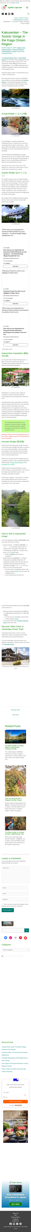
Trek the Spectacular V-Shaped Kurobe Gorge (13, 799)
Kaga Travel (20, 51)
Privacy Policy (15, 1217)
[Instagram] (6, 14)
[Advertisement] (15, 688)
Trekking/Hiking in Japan (9, 51)
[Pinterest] (12, 14)
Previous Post (15, 710)
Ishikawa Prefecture (18, 49)
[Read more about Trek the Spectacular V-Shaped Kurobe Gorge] (15, 780)
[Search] (26, 930)
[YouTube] (9, 14)
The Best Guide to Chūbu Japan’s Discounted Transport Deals (14, 747)
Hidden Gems (21, 47)
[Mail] (15, 937)
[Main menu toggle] (27, 7)
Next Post (15, 715)
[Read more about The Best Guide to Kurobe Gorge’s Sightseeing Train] (15, 823)
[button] (28, 14)
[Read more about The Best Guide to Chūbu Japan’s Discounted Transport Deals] (15, 736)
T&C (15, 1215)
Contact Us (15, 1221)
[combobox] (15, 1092)
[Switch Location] (25, 1095)
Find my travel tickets (15, 1101)
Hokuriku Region (7, 49)
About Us (15, 1213)
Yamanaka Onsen (7, 53)
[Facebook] (3, 14)
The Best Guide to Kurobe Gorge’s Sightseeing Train (14, 833)
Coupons (15, 1219)
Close (17, 2)
